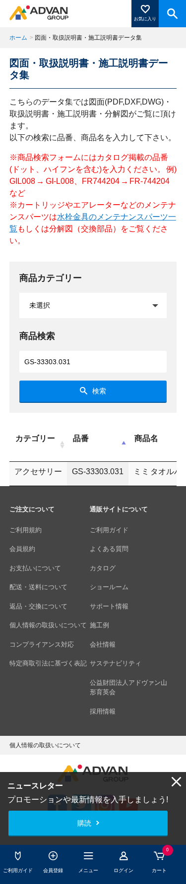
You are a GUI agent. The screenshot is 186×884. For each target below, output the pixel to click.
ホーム (18, 37)
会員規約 (22, 548)
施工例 (99, 625)
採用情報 (103, 711)
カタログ (103, 568)
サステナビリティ (115, 663)
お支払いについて (35, 568)
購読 (84, 823)
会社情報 (103, 644)
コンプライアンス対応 (41, 644)
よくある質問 (109, 548)
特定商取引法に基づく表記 (48, 663)
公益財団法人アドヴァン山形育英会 (128, 687)
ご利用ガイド (109, 530)
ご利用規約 (25, 530)
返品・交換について (38, 606)
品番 (81, 438)
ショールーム (109, 587)
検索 (99, 391)
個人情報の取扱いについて (48, 625)
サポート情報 (109, 606)
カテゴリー (35, 438)
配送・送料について (38, 587)
